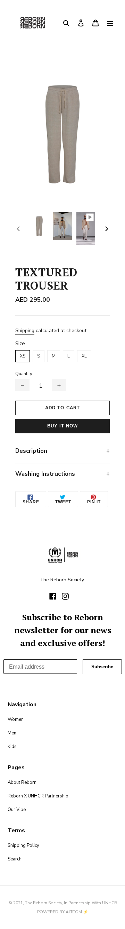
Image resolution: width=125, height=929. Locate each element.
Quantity (23, 374)
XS (22, 356)
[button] (22, 385)
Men (12, 733)
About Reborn (22, 782)
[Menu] (110, 22)
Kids (12, 746)
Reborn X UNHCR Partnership (38, 796)
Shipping (24, 330)
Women (16, 719)
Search (15, 859)
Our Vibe (17, 809)
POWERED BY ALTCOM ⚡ (62, 912)
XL (84, 356)
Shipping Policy (23, 845)
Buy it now (62, 425)
